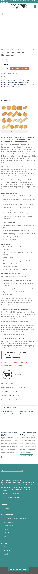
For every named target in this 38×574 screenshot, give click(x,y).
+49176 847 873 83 (14, 396)
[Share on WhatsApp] (3, 90)
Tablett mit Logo (15, 86)
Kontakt (6, 554)
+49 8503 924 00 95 (10, 391)
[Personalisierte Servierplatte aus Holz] (9, 420)
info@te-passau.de (11, 400)
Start (3, 49)
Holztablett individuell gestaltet (23, 82)
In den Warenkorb (19, 68)
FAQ (5, 536)
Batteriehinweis (8, 533)
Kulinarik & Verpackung (15, 49)
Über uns (6, 547)
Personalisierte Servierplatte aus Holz (9, 433)
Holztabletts (30, 49)
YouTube (6, 508)
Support (6, 529)
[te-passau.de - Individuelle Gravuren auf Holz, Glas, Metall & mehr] (19, 6)
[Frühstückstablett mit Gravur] (28, 420)
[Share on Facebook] (6, 90)
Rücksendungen (9, 522)
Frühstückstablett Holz (27, 79)
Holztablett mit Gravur (6, 84)
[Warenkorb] (35, 6)
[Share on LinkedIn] (18, 90)
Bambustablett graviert (14, 79)
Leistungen (7, 550)
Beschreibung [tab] (6, 100)
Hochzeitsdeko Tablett (25, 81)
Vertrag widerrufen (18, 569)
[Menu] (2, 6)
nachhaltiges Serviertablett (20, 84)
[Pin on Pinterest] (15, 90)
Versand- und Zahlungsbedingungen (15, 518)
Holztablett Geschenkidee (7, 82)
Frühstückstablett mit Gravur (28, 432)
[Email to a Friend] (12, 90)
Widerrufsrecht (8, 525)
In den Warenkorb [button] (8, 457)
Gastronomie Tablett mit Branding (9, 81)
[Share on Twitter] (9, 90)
